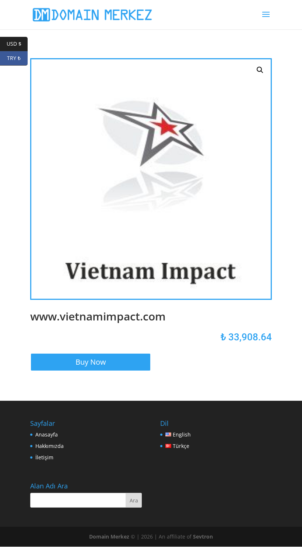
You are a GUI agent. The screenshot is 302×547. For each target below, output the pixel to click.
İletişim (44, 457)
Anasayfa (46, 434)
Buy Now (91, 362)
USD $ (17, 43)
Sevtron (203, 536)
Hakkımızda (49, 445)
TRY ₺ (17, 58)
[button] (260, 70)
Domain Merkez (109, 536)
